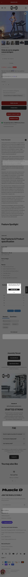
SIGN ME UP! (14, 289)
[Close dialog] (20, 284)
